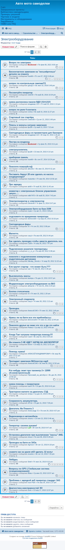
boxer (30, 344)
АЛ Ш (30, 403)
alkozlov (31, 169)
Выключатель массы (19, 276)
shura (30, 437)
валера (30, 278)
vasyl (30, 236)
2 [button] (35, 52)
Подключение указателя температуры (28, 249)
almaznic (31, 286)
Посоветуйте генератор (20, 92)
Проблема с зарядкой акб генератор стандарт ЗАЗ (34, 480)
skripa (30, 394)
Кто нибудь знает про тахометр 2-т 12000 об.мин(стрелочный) (29, 371)
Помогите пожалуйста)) (20, 166)
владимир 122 (33, 104)
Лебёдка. (13, 459)
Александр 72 (33, 411)
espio (30, 211)
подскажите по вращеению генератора (28, 216)
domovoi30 (32, 219)
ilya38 (30, 127)
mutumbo (31, 179)
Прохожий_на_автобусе (37, 375)
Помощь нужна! (17, 351)
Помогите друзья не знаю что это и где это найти (34, 325)
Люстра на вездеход (19, 142)
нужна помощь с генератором (24, 384)
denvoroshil (32, 320)
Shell (29, 462)
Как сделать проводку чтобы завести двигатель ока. (36, 241)
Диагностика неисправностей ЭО (25, 488)
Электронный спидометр (22, 299)
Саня (30, 243)
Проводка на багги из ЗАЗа (22, 442)
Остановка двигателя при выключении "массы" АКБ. (36, 435)
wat (29, 269)
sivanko (31, 454)
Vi (28, 226)
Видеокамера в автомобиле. (23, 416)
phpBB (27, 536)
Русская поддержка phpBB (33, 538)
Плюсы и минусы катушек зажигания (28, 125)
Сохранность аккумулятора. (23, 401)
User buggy (16, 43)
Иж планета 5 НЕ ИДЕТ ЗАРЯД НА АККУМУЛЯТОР (34, 342)
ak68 (30, 186)
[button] (39, 52)
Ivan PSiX (31, 482)
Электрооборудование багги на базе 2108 (30, 209)
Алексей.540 (33, 311)
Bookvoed (32, 65)
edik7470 (31, 195)
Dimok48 (31, 203)
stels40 (30, 95)
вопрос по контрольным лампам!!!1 (27, 83)
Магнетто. (14, 233)
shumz (30, 418)
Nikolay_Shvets (34, 261)
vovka (30, 112)
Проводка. (14, 308)
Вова (30, 473)
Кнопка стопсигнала (19, 291)
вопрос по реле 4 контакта (22, 109)
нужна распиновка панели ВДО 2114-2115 (29, 102)
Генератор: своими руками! (23, 425)
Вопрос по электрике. (20, 62)
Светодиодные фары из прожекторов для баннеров (35, 133)
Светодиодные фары (20, 224)
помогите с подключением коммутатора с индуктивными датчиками (30, 257)
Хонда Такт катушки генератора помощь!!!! (31, 334)
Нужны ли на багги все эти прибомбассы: (30, 317)
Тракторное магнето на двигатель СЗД (28, 392)
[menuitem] (8, 28)
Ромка (30, 327)
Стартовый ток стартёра (21, 117)
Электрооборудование (17, 39)
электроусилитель (18, 149)
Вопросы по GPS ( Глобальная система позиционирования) (29, 470)
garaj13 (30, 85)
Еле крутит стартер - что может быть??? (29, 267)
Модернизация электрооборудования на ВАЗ (32, 284)
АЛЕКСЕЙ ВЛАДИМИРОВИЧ (39, 354)
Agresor (31, 445)
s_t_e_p (31, 251)
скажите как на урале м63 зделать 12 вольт (31, 452)
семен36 (31, 119)
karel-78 (31, 386)
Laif (29, 428)
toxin (29, 490)
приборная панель (18, 157)
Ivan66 (30, 76)
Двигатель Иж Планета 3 (21, 408)
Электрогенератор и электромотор (26, 201)
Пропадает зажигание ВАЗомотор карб (28, 361)
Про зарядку (15, 184)
